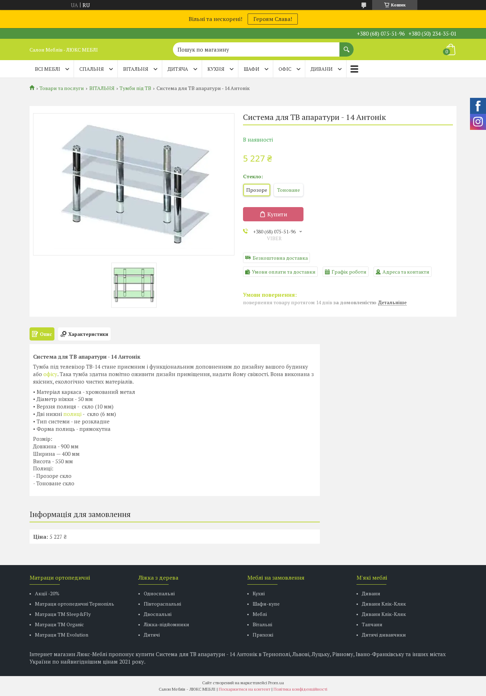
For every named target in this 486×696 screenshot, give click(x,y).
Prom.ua (276, 682)
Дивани (371, 593)
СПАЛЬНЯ (91, 68)
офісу (50, 374)
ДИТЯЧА (178, 68)
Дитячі (152, 634)
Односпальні (159, 593)
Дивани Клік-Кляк (384, 603)
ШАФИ (251, 68)
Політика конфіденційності (300, 689)
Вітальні (262, 624)
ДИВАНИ (322, 68)
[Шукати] (346, 46)
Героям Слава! (272, 19)
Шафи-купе (266, 603)
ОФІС (285, 68)
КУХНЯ (215, 68)
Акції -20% (47, 593)
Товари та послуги (61, 88)
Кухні (259, 593)
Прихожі (263, 634)
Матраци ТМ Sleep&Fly (63, 614)
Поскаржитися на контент (244, 689)
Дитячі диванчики (384, 634)
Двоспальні (157, 614)
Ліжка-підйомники (166, 624)
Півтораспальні (162, 603)
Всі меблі (47, 68)
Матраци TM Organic (59, 624)
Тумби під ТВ (135, 88)
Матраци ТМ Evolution (61, 634)
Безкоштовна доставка (280, 257)
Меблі (260, 614)
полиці (72, 413)
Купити (277, 214)
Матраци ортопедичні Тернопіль (74, 603)
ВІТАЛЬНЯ (135, 68)
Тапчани (372, 624)
